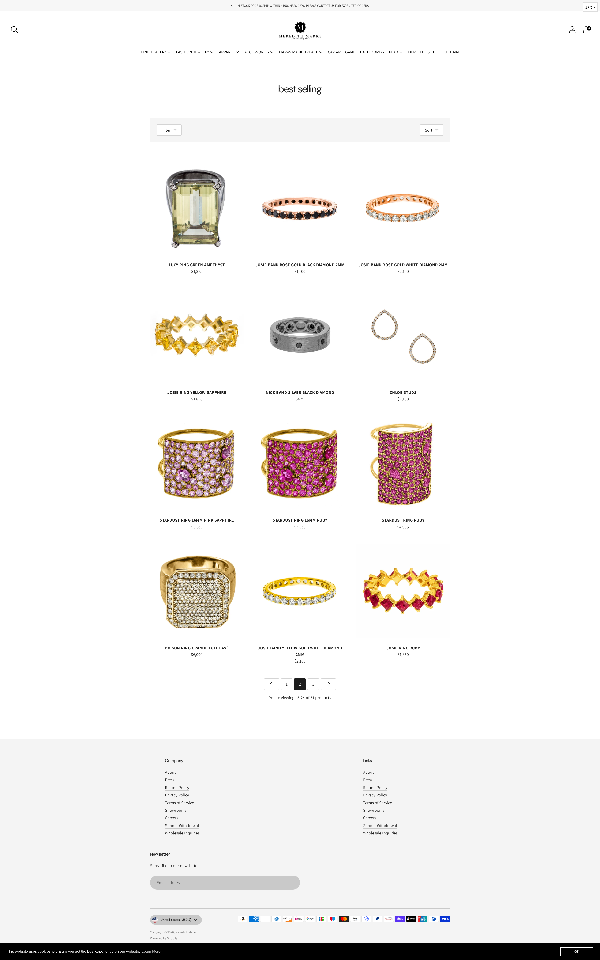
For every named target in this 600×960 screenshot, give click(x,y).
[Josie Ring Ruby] (403, 591)
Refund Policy (177, 787)
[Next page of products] (328, 684)
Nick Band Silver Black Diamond (300, 392)
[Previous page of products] (271, 684)
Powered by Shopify (163, 938)
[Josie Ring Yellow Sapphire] (197, 336)
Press (169, 779)
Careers (171, 817)
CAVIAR (334, 52)
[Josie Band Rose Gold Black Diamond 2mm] (300, 208)
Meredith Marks (186, 932)
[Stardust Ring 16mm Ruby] (300, 463)
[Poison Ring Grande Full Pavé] (197, 591)
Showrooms (175, 810)
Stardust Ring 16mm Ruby (300, 520)
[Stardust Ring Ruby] (403, 463)
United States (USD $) (176, 920)
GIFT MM (451, 52)
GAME (350, 52)
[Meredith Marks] (300, 29)
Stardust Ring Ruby (403, 520)
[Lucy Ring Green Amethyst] (197, 208)
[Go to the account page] (572, 29)
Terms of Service (179, 802)
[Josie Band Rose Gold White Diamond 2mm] (403, 208)
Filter (166, 130)
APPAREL (227, 52)
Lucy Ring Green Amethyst (197, 264)
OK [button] (576, 951)
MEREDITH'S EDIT (423, 52)
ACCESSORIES (256, 52)
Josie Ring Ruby (403, 648)
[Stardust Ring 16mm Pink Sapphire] (197, 463)
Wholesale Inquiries (182, 833)
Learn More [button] (151, 951)
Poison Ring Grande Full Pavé (197, 648)
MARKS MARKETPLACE (298, 52)
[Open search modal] (14, 29)
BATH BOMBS (372, 52)
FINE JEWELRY (153, 52)
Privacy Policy (177, 795)
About (170, 772)
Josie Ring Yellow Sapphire (196, 392)
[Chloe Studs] (403, 336)
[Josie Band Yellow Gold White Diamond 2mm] (300, 591)
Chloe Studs (403, 392)
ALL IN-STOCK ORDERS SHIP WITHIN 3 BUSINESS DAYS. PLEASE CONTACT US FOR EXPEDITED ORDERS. (300, 6)
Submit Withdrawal (182, 825)
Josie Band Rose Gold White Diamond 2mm (403, 264)
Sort (428, 130)
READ (393, 52)
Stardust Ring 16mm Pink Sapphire (197, 520)
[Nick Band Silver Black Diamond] (300, 336)
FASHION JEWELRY (192, 52)
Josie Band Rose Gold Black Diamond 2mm (300, 264)
